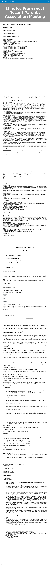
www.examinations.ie (25, 46)
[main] (25, 12)
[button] (1, 1)
